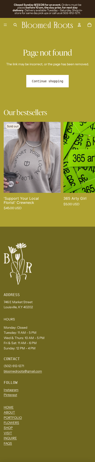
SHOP (8, 428)
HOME (9, 407)
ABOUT (9, 412)
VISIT (8, 433)
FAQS (8, 443)
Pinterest (10, 395)
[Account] (79, 25)
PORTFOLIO (13, 418)
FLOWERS (11, 423)
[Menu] (5, 25)
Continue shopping (47, 81)
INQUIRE (10, 438)
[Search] (15, 25)
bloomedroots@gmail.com (23, 371)
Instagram (11, 390)
